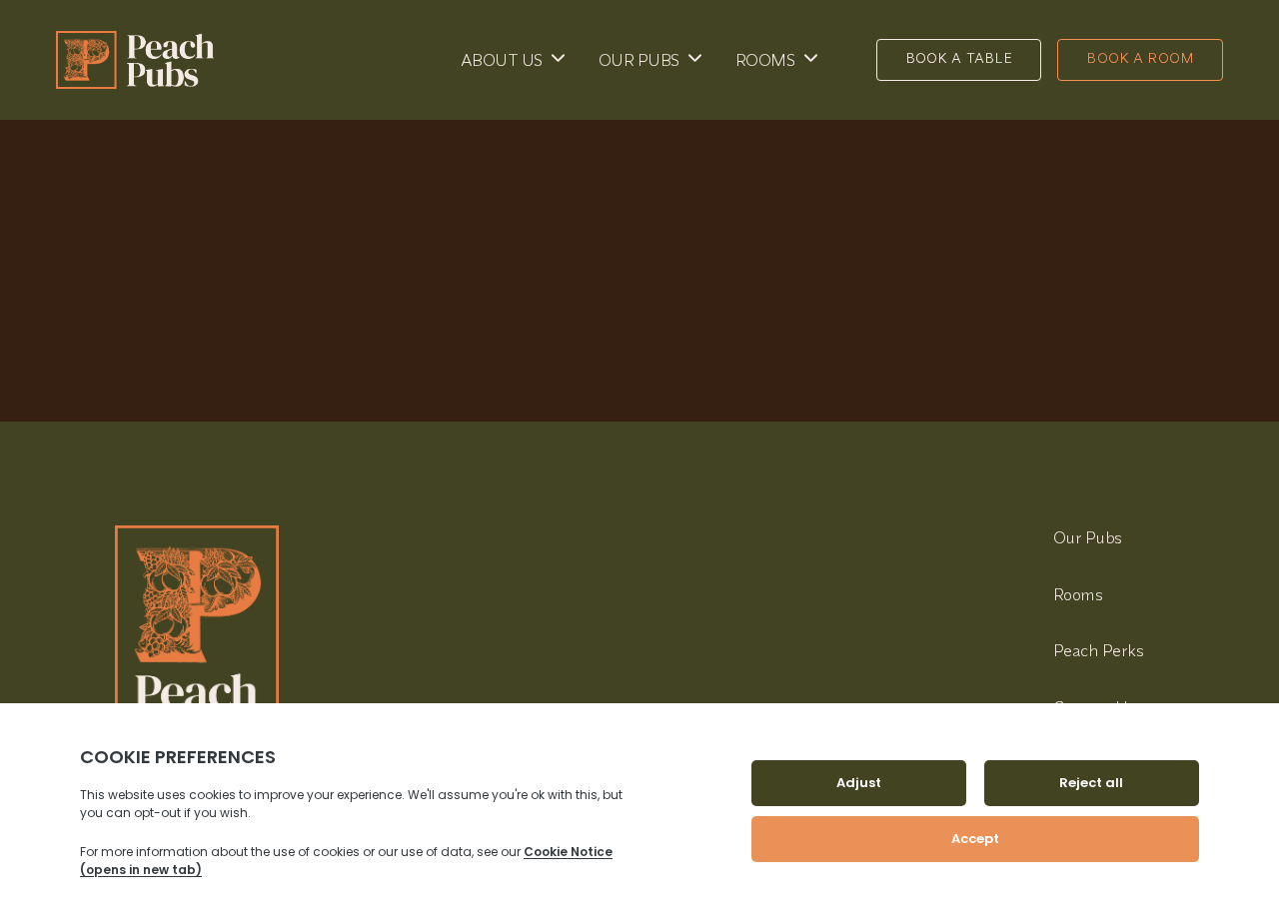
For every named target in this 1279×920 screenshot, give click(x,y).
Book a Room (1140, 58)
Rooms (765, 59)
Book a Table (959, 58)
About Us (502, 59)
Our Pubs (639, 59)
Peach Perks (1098, 649)
